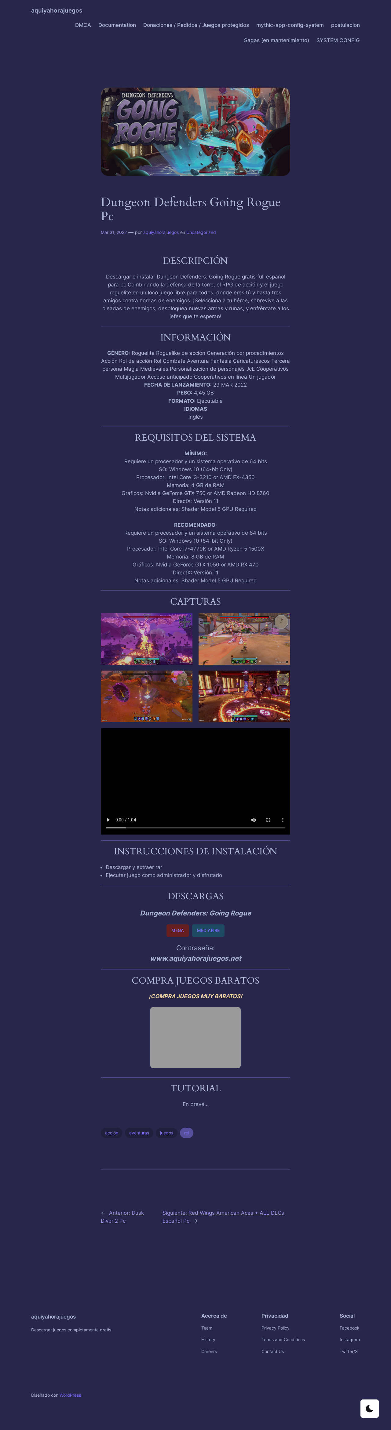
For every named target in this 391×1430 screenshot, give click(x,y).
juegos (166, 1132)
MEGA (177, 930)
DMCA (83, 25)
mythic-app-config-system (290, 25)
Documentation (117, 25)
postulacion (345, 25)
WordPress (70, 1395)
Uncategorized (201, 232)
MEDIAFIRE (208, 930)
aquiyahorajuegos (56, 10)
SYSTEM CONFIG (338, 40)
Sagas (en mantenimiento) (276, 40)
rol (186, 1132)
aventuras (139, 1132)
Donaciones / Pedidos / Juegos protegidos (196, 25)
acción (111, 1132)
